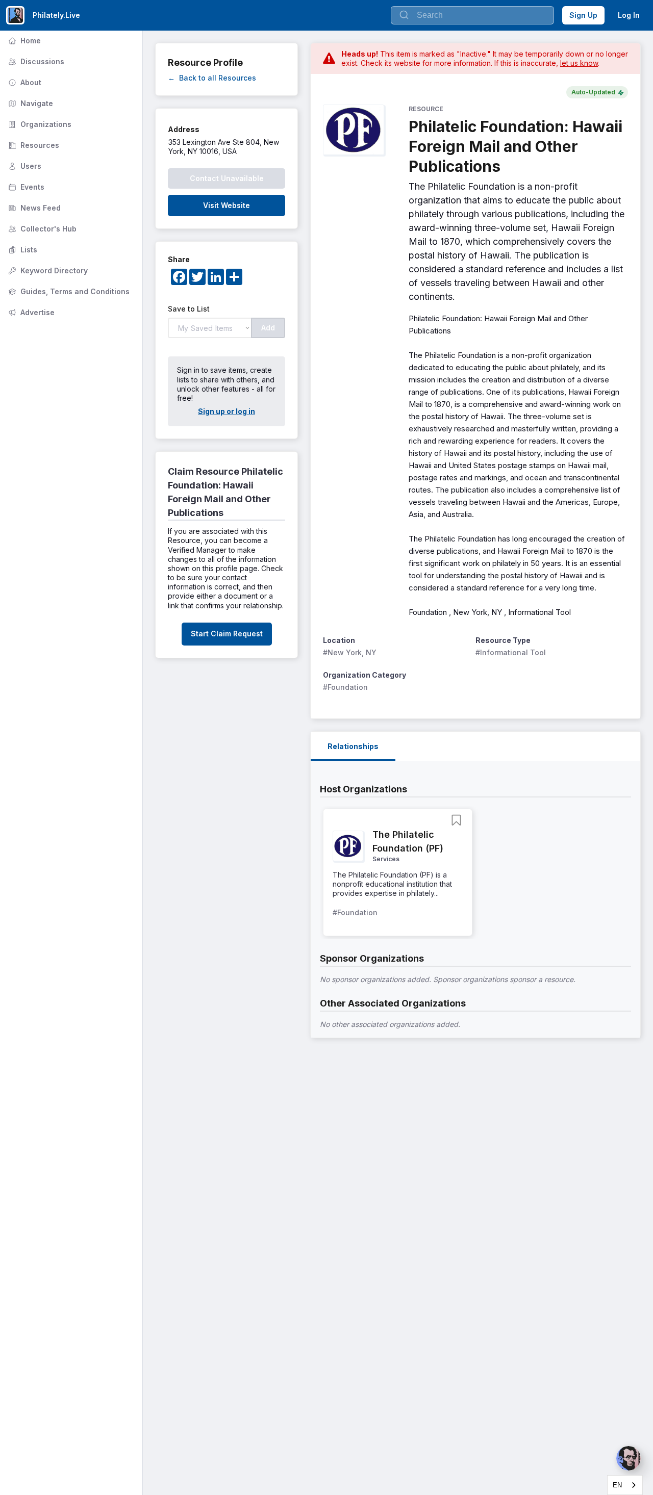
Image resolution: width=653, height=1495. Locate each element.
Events (25, 187)
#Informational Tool (510, 652)
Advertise (30, 312)
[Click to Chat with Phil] (628, 1458)
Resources (32, 145)
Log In (629, 15)
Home (23, 40)
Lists (21, 249)
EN (617, 1485)
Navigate (29, 103)
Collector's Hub (41, 228)
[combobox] (625, 1485)
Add (268, 327)
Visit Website (226, 205)
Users (23, 166)
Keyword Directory (47, 270)
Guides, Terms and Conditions (68, 291)
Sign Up (583, 15)
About (23, 82)
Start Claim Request (227, 633)
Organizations (38, 124)
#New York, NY (349, 652)
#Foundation (345, 687)
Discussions (35, 61)
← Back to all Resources (212, 77)
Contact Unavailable (227, 178)
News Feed (33, 207)
